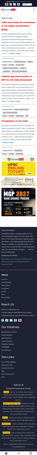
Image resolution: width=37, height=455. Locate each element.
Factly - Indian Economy (21, 109)
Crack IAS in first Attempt (14, 261)
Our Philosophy (6, 282)
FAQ (2, 377)
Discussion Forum (7, 365)
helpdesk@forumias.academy (22, 312)
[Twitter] (6, 320)
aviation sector (20, 65)
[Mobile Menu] (34, 9)
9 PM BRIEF (5, 347)
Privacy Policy (5, 297)
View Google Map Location (18, 414)
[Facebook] (2, 320)
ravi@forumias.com (13, 309)
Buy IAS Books (6, 350)
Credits (3, 291)
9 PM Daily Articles (20, 61)
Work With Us (5, 285)
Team (3, 294)
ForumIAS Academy (7, 368)
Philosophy (23, 1)
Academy (17, 1)
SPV (27, 116)
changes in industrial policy (10, 68)
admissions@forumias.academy (24, 315)
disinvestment (19, 116)
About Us (4, 279)
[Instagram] (11, 320)
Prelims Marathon (6, 335)
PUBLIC (30, 61)
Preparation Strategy (7, 344)
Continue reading (14, 53)
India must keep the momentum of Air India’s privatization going (18, 25)
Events (28, 1)
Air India (11, 65)
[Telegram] (15, 320)
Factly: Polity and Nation (10, 112)
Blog (2, 371)
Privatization (19, 154)
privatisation (6, 71)
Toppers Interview (7, 341)
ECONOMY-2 (18, 150)
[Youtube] (20, 320)
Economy (18, 259)
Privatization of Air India (14, 121)
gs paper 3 (23, 68)
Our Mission (5, 288)
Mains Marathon (6, 338)
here (26, 249)
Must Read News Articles (9, 332)
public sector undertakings (19, 71)
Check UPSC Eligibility (8, 362)
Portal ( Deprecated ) (7, 374)
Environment (10, 259)
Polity (3, 259)
